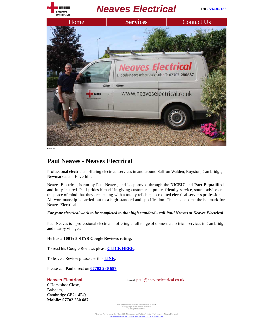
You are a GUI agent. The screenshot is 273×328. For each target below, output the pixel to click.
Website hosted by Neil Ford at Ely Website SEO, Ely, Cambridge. (136, 316)
